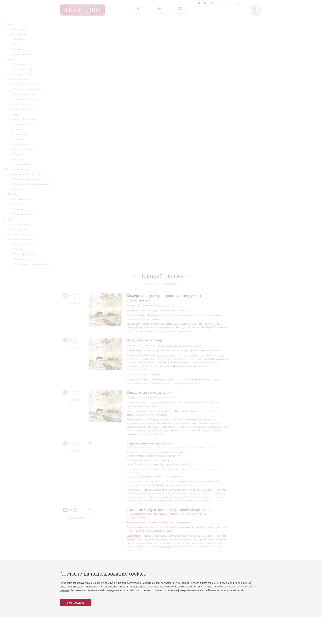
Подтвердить (76, 602)
